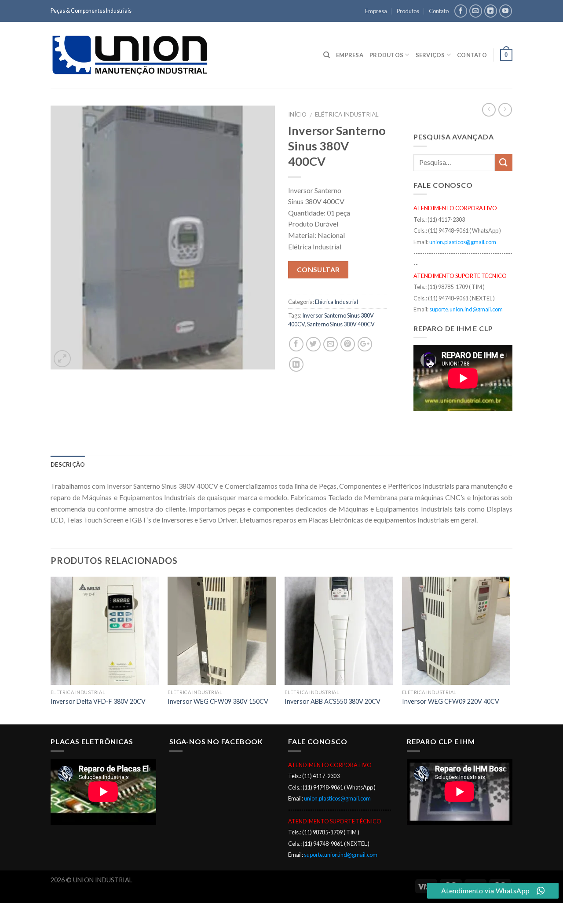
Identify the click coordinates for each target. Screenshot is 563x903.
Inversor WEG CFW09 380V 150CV (218, 701)
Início (297, 114)
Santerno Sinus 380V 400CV (341, 324)
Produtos (408, 11)
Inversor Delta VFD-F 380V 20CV (98, 701)
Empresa (376, 11)
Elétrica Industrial (347, 114)
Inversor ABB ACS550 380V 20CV (332, 701)
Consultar (318, 270)
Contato (439, 11)
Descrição (68, 464)
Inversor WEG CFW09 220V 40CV (450, 701)
